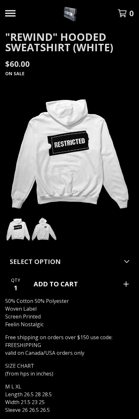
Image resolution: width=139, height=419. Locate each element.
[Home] (70, 13)
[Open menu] (10, 13)
